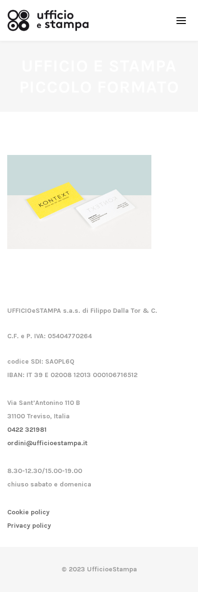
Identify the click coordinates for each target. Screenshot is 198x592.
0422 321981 (27, 430)
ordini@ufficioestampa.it (47, 443)
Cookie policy (28, 512)
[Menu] (181, 20)
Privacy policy (29, 525)
